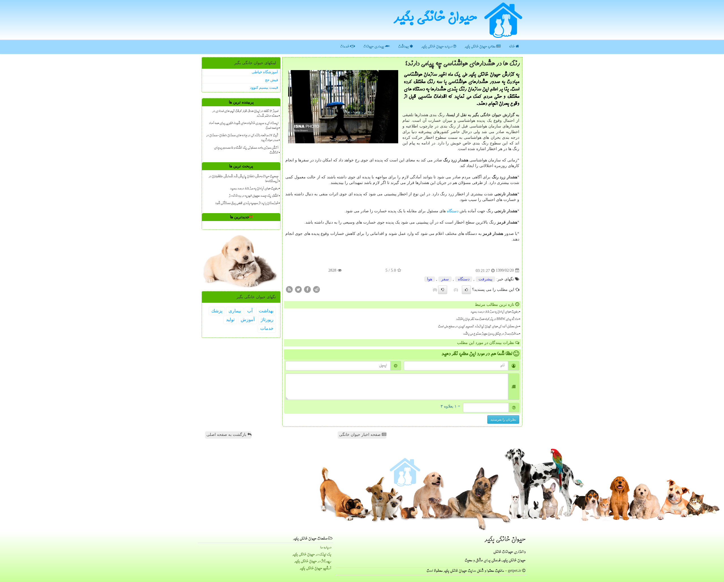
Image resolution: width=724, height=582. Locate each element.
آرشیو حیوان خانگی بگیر (315, 568)
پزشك (216, 310)
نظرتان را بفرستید (503, 419)
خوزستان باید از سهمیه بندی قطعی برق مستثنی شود (246, 203)
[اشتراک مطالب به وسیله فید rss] (289, 289)
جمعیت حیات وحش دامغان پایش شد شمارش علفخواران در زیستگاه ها (243, 179)
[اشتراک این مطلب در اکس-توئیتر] (298, 289)
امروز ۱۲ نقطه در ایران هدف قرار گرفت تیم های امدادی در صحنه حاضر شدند (245, 114)
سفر (445, 279)
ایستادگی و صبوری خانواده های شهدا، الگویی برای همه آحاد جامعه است (243, 126)
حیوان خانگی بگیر (435, 18)
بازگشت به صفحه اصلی (226, 434)
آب (250, 310)
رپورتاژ (267, 319)
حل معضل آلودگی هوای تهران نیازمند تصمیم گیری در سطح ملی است (478, 326)
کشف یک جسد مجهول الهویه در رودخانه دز (253, 196)
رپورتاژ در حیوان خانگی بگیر (312, 561)
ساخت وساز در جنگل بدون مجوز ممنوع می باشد (491, 334)
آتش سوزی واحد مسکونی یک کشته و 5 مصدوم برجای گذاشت (246, 150)
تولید (230, 319)
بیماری (235, 310)
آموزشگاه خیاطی (265, 72)
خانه (512, 47)
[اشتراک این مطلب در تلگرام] (316, 289)
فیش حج (271, 80)
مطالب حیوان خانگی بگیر (480, 47)
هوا (429, 279)
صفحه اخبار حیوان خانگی (360, 434)
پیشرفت (485, 279)
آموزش (248, 319)
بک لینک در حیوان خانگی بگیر (311, 555)
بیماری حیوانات (374, 47)
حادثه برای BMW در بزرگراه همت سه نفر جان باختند (487, 319)
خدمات (345, 47)
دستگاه (452, 211)
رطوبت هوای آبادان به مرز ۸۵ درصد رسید (494, 312)
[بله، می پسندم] (466, 289)
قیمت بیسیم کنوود (264, 87)
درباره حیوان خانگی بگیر (437, 47)
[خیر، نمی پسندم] (442, 289)
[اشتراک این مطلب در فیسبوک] (307, 289)
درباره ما (325, 547)
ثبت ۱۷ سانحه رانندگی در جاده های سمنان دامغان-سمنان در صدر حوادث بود (242, 138)
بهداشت (404, 47)
